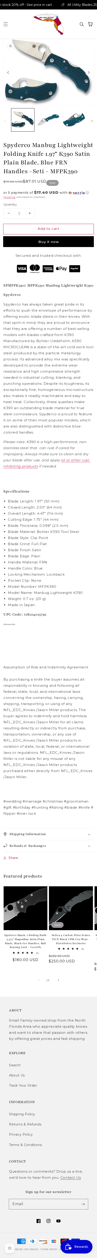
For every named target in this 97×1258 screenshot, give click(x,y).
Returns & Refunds (25, 1124)
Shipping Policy (22, 1114)
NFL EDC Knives (28, 1249)
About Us (17, 1075)
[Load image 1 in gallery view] (23, 120)
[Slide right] (88, 72)
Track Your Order (23, 1085)
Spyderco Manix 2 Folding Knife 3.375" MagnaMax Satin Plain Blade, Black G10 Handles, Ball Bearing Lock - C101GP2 (25, 941)
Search (15, 1065)
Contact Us (70, 1177)
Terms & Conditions (25, 1145)
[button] (6, 24)
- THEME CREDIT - (49, 1249)
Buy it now (48, 242)
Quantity (10, 204)
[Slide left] (8, 72)
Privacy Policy (21, 1134)
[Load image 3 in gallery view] (74, 120)
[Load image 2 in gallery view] (48, 120)
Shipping (9, 197)
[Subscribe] (83, 1204)
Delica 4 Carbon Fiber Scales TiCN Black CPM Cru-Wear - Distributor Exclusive (71, 939)
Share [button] (13, 858)
